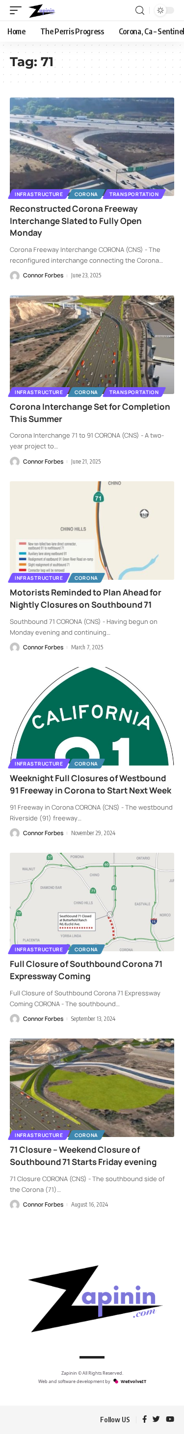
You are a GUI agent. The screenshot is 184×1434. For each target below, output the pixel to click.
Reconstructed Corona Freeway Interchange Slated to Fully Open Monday (76, 221)
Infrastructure (39, 194)
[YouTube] (170, 1420)
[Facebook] (144, 1420)
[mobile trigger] (18, 10)
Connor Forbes (43, 275)
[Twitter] (156, 1420)
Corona (86, 194)
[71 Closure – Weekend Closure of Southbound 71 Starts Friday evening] (92, 1087)
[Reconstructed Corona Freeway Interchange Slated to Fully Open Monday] (92, 147)
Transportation (134, 194)
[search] (140, 10)
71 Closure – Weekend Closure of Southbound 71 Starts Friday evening (83, 1155)
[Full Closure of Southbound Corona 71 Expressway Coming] (92, 902)
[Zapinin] (41, 10)
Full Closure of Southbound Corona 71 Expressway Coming (86, 970)
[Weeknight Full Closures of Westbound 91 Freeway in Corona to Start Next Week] (92, 716)
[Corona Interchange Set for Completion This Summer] (92, 345)
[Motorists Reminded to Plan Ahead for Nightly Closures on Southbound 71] (92, 530)
